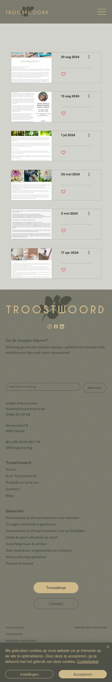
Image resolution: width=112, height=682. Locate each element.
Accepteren (82, 674)
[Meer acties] (91, 57)
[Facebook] (56, 326)
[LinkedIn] (62, 326)
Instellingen (29, 674)
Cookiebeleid (87, 661)
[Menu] (102, 11)
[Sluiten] (104, 650)
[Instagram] (49, 326)
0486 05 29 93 (18, 415)
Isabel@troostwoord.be (25, 409)
